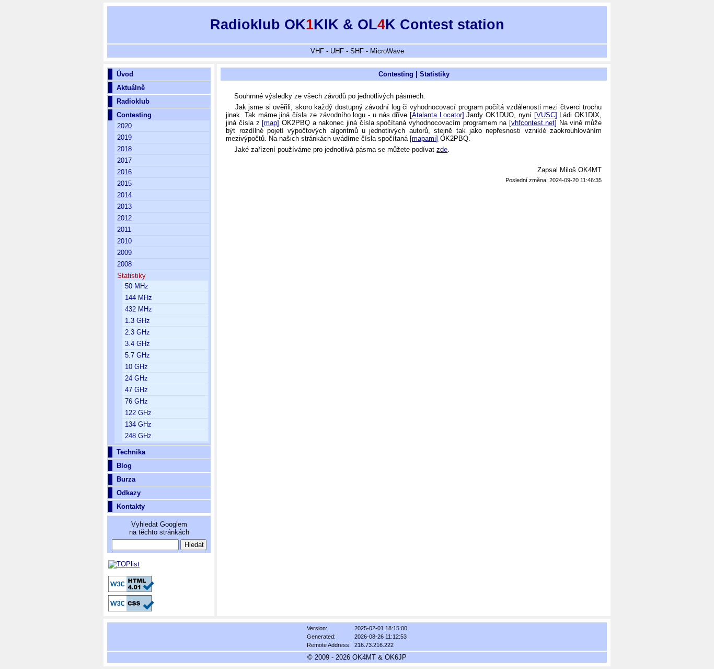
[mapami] (424, 138)
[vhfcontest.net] (533, 123)
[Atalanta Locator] (437, 115)
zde (441, 149)
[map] (270, 123)
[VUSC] (545, 115)
